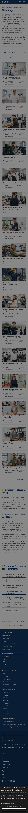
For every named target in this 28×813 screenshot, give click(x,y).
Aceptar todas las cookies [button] (14, 806)
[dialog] (14, 799)
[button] (14, 803)
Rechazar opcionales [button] (14, 810)
